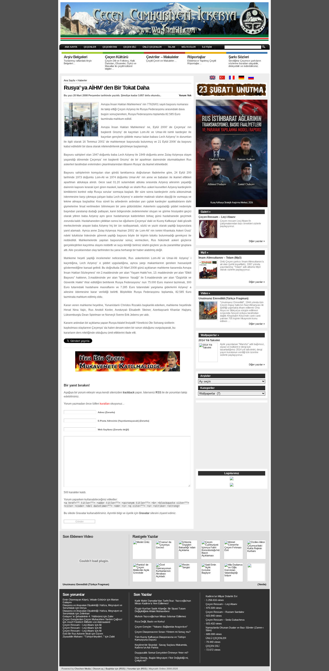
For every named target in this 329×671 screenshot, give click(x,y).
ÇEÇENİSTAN (110, 47)
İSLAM (171, 47)
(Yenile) (262, 584)
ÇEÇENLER (90, 47)
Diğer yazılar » (257, 241)
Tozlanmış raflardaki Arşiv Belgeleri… (78, 62)
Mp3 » (204, 252)
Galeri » (206, 211)
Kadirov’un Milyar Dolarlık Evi (221, 596)
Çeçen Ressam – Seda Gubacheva (225, 619)
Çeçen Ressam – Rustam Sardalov (225, 612)
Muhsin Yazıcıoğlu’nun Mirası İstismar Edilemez (160, 616)
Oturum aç (98, 668)
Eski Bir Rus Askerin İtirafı (77, 633)
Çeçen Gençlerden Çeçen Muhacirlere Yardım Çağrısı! (92, 619)
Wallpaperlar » (210, 335)
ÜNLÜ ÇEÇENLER (152, 47)
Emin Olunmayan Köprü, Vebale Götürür (84, 599)
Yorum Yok (185, 95)
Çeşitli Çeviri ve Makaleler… (161, 60)
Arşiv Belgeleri (75, 57)
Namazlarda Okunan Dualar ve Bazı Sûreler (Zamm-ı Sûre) (235, 629)
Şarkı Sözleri (239, 57)
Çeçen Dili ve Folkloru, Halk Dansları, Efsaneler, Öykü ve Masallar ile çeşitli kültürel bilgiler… (120, 64)
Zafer (110, 616)
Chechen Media (83, 668)
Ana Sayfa (69, 80)
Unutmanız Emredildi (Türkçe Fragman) (223, 298)
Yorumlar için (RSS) (137, 668)
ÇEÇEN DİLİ (129, 47)
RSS (158, 392)
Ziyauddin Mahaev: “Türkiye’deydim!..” (83, 636)
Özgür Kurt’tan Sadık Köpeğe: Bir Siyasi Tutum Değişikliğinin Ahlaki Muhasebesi (160, 610)
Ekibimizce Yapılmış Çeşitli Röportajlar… (201, 62)
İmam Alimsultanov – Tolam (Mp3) (220, 257)
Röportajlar (196, 57)
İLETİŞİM (207, 47)
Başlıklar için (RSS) (115, 668)
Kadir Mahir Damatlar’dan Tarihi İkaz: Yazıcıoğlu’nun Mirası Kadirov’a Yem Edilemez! (163, 602)
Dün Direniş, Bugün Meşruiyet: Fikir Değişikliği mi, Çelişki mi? (161, 659)
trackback (129, 392)
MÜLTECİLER (189, 47)
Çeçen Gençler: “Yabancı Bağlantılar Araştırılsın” (161, 626)
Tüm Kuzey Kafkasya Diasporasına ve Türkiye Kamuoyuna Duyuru (160, 638)
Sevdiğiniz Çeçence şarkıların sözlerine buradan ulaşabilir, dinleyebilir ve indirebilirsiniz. (245, 63)
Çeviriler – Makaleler (162, 57)
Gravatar (144, 513)
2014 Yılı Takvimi (209, 340)
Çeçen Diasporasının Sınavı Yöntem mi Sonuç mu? (162, 631)
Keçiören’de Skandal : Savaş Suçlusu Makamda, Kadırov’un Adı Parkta (161, 646)
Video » (205, 293)
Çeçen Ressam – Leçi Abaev (217, 216)
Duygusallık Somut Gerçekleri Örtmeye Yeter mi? (161, 652)
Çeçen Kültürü (116, 57)
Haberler (82, 80)
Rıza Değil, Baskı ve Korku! (150, 621)
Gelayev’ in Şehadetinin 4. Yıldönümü (83, 616)
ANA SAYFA (71, 47)
